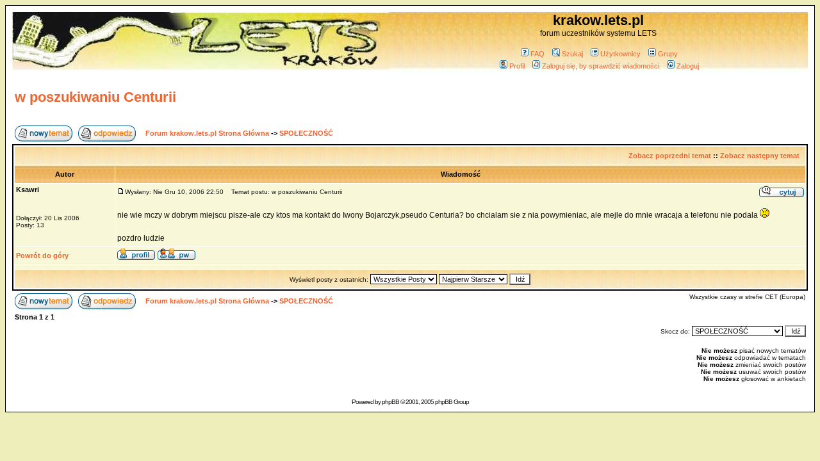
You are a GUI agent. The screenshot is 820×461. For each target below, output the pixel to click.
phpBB (390, 401)
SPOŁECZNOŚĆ (306, 133)
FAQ (537, 54)
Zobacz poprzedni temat (669, 155)
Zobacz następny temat (760, 155)
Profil (517, 66)
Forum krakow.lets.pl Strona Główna (207, 133)
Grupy (668, 54)
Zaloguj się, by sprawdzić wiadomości (600, 66)
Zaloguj (687, 66)
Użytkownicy (620, 54)
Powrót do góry (42, 255)
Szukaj (572, 54)
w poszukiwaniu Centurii (95, 97)
